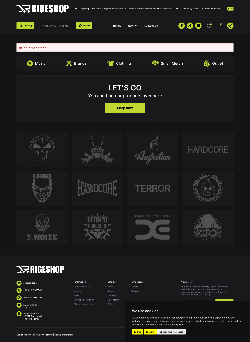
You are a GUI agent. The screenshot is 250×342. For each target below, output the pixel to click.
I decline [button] (150, 332)
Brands (117, 25)
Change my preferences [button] (171, 332)
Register (135, 291)
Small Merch (172, 63)
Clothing (123, 63)
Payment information (84, 300)
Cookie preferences (63, 334)
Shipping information (84, 304)
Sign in (135, 286)
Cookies (78, 291)
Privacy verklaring (44, 334)
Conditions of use (82, 286)
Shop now (125, 108)
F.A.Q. (76, 295)
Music (40, 63)
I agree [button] (137, 332)
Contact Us (151, 25)
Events (132, 25)
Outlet (217, 63)
